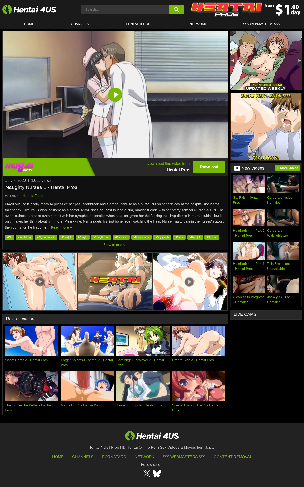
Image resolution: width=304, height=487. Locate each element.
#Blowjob (66, 237)
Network (198, 24)
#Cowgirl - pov (101, 237)
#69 (9, 237)
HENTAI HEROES (139, 24)
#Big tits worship (46, 237)
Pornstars (114, 457)
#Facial (179, 237)
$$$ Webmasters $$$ (184, 457)
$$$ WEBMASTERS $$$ (261, 24)
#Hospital (212, 237)
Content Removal (233, 457)
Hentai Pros (33, 196)
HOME (29, 24)
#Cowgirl (82, 237)
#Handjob (195, 237)
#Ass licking (24, 237)
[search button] (176, 9)
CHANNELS (80, 24)
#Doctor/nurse (141, 237)
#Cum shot (121, 237)
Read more (60, 227)
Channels (83, 457)
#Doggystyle (162, 237)
